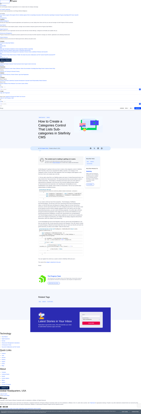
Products (2, 41)
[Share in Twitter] (94, 148)
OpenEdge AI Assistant (54, 15)
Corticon (17, 48)
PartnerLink (13, 96)
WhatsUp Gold (40, 51)
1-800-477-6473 (3, 98)
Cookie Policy (3, 412)
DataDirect (12, 48)
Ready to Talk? (10, 98)
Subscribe (138, 108)
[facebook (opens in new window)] (1, 407)
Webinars (18, 68)
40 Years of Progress (6, 384)
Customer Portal (12, 63)
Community (33, 63)
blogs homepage (56, 162)
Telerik (13, 50)
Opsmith (39, 15)
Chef (5, 51)
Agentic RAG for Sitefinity (17, 15)
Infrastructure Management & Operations (15, 51)
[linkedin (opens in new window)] (7, 407)
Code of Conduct (37, 408)
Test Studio (23, 54)
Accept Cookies (125, 411)
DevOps (2, 51)
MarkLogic (2, 48)
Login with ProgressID (5, 92)
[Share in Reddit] (102, 148)
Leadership (11, 80)
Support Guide (27, 63)
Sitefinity (10, 50)
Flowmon (26, 51)
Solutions (2, 19)
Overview (122, 108)
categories (92, 161)
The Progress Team (44, 148)
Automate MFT (27, 55)
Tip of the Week (89, 163)
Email (83, 314)
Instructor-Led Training (5, 71)
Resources (2, 66)
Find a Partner (3, 74)
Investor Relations (4, 83)
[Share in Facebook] (91, 148)
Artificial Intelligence (4, 21)
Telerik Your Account (20, 96)
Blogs (40, 68)
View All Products (5, 60)
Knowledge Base (34, 68)
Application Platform (23, 48)
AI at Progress (3, 5)
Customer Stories (48, 68)
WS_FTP (6, 57)
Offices (26, 83)
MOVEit (29, 50)
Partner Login (18, 74)
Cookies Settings (135, 411)
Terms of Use (3, 408)
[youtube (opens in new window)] (4, 407)
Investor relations (5, 378)
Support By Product (4, 63)
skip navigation (4, 1)
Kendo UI (17, 50)
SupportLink (8, 96)
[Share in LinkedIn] (98, 148)
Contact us (4, 387)
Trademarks (92, 402)
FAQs (54, 68)
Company (2, 77)
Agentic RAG (9, 15)
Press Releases (11, 83)
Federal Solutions (4, 37)
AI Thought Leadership (5, 9)
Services (2, 65)
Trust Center (18, 83)
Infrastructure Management (6, 33)
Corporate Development (19, 80)
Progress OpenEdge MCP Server (67, 15)
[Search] (0, 85)
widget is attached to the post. (53, 262)
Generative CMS (39, 15)
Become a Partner (11, 74)
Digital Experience (4, 29)
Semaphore (7, 48)
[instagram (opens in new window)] (5, 407)
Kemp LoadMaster (33, 51)
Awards (3, 376)
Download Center (20, 63)
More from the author (53, 283)
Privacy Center (9, 408)
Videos (22, 68)
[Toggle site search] (0, 99)
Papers (14, 68)
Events (42, 68)
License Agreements (28, 408)
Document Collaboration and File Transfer (11, 346)
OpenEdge (30, 48)
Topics (126, 108)
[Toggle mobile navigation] (1, 106)
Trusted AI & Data (4, 42)
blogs (88, 161)
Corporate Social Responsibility (32, 80)
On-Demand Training (14, 71)
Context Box (46, 15)
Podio (25, 50)
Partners (2, 73)
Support (2, 62)
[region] (70, 411)
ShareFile (22, 50)
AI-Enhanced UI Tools (5, 54)
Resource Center (9, 68)
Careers (23, 83)
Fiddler (18, 54)
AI (0, 3)
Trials (3, 355)
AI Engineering (3, 18)
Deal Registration (14, 75)
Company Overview (4, 80)
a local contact (6, 395)
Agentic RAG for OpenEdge (30, 15)
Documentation (27, 68)
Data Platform (3, 15)
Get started (89, 184)
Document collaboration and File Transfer (35, 54)
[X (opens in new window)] (2, 407)
